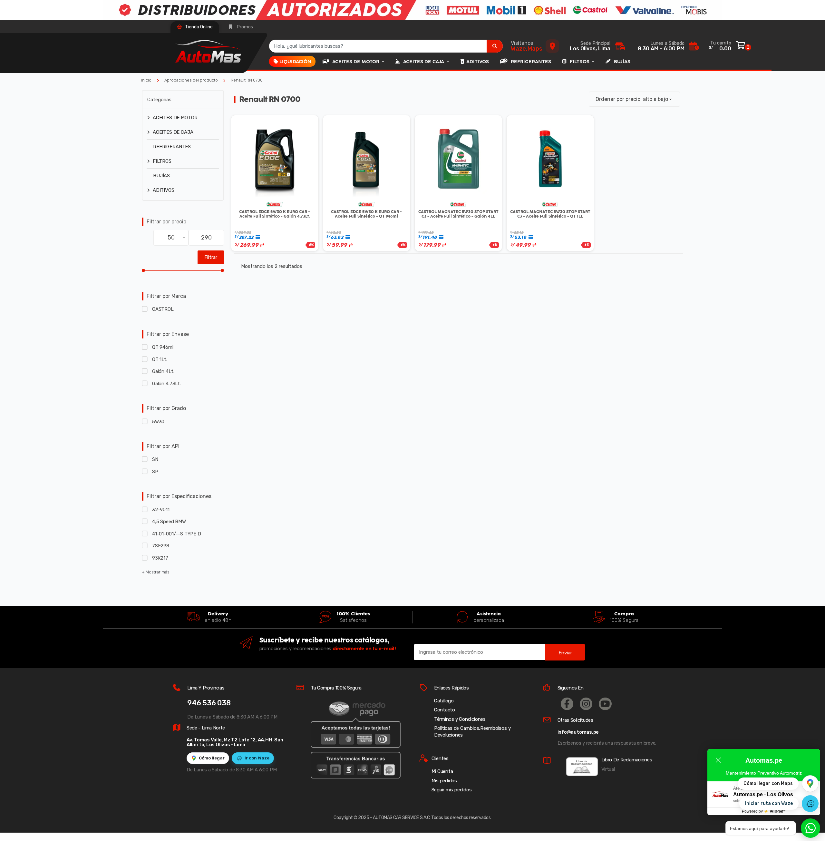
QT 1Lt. (159, 359)
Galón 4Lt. (163, 371)
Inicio (146, 80)
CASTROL (163, 309)
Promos (244, 27)
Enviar (565, 653)
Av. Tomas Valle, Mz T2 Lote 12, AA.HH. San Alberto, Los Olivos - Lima (235, 742)
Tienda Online (198, 27)
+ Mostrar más (156, 572)
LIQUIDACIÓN (295, 61)
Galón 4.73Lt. (166, 383)
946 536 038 (209, 703)
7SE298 (160, 546)
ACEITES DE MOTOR (356, 61)
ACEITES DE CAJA (424, 61)
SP (155, 471)
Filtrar (210, 257)
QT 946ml (162, 347)
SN (155, 459)
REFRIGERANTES (531, 61)
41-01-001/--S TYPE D (176, 534)
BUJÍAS (622, 61)
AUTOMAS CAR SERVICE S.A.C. (402, 817)
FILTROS (580, 61)
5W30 (158, 422)
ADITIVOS (477, 61)
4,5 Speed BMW (169, 521)
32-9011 (161, 510)
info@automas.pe (578, 732)
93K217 (160, 558)
